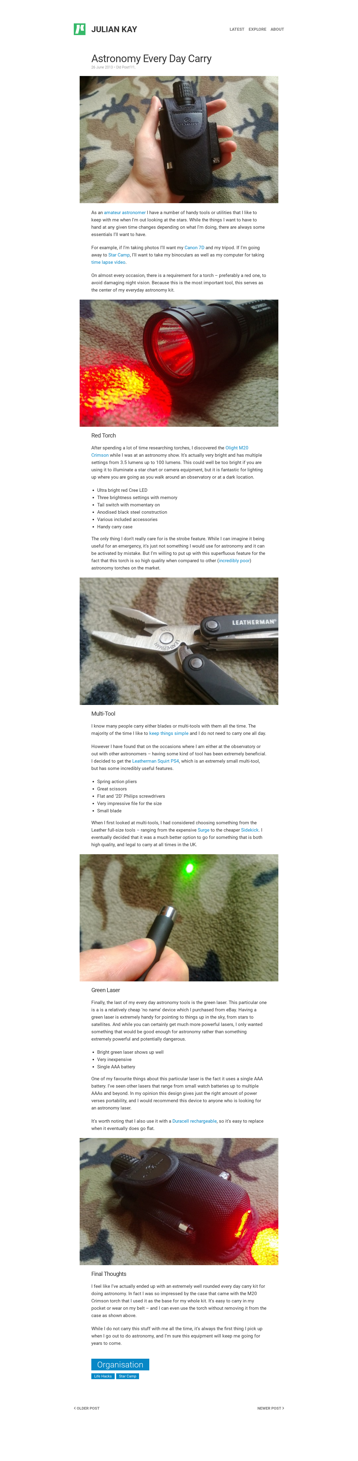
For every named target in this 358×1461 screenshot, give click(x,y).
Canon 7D (194, 247)
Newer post (269, 1408)
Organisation (120, 1364)
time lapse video (108, 262)
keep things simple (168, 733)
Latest (237, 29)
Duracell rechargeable (194, 1121)
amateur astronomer (125, 212)
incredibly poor (234, 560)
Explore (257, 29)
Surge (203, 830)
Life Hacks (103, 1376)
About (277, 29)
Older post (88, 1408)
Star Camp (119, 255)
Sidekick (250, 830)
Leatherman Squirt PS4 (155, 761)
